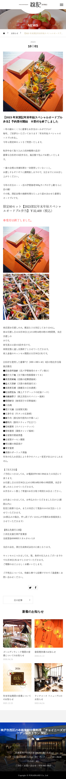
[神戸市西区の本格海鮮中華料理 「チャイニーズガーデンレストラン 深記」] (33, 4)
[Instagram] (28, 739)
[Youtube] (37, 739)
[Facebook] (33, 739)
